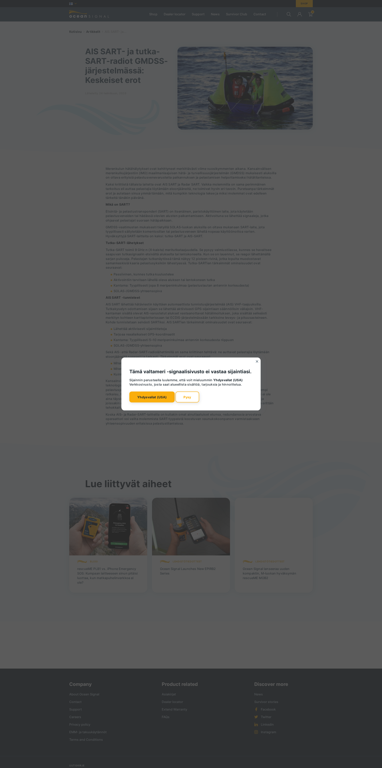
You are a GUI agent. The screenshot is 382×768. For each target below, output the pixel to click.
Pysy (187, 397)
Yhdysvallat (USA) (152, 397)
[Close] (257, 361)
